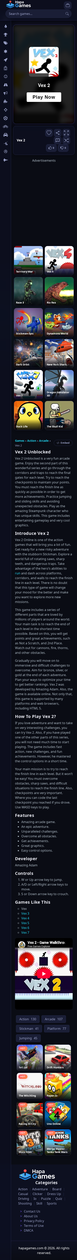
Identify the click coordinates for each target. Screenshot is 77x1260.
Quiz (58, 1198)
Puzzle (46, 1198)
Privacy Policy (34, 1221)
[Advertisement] (38, 201)
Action (31, 441)
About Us (31, 1216)
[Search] (67, 14)
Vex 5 (25, 923)
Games (19, 441)
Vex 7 (25, 932)
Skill (39, 1203)
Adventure (40, 1189)
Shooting (25, 1203)
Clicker (38, 1194)
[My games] (67, 5)
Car (15, 135)
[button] (66, 140)
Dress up (54, 1194)
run (17, 573)
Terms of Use (34, 1225)
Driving (23, 1198)
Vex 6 (25, 928)
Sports (52, 1203)
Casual (23, 1194)
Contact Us (32, 1211)
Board (17, 68)
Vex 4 (25, 918)
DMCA (28, 1230)
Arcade (44, 441)
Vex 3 (25, 913)
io (14, 93)
